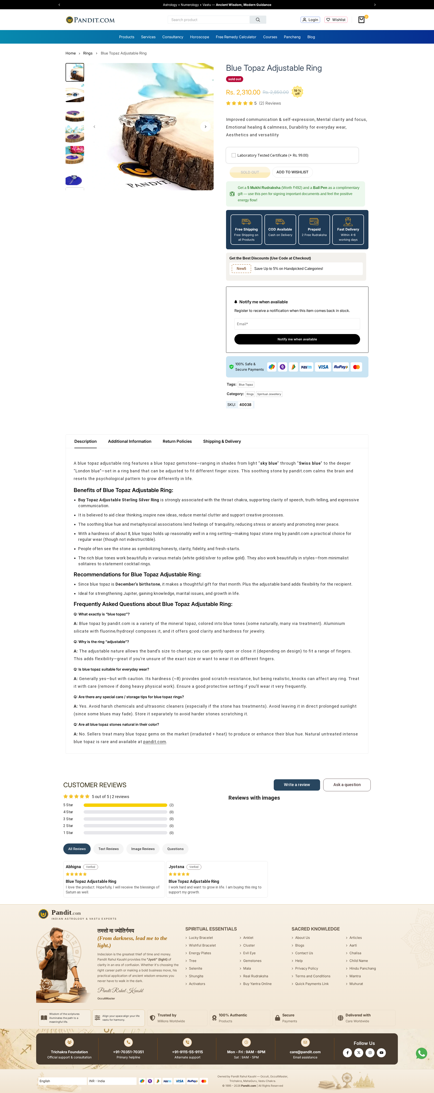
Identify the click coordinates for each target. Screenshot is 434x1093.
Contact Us (304, 953)
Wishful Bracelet (202, 945)
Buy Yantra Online (257, 984)
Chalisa (355, 953)
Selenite (195, 968)
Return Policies (177, 441)
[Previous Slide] (61, 4)
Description (85, 441)
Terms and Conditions (312, 976)
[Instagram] (370, 1052)
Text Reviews (108, 849)
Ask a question (347, 784)
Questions (175, 849)
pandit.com (154, 741)
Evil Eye (249, 953)
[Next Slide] (372, 4)
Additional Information (129, 441)
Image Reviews (143, 849)
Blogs (299, 945)
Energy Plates (200, 953)
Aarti (353, 945)
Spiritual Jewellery (269, 394)
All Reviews (77, 849)
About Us (302, 937)
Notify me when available (297, 339)
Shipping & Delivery (222, 441)
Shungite (196, 976)
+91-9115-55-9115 (187, 1052)
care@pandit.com (305, 1052)
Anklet (248, 937)
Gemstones (252, 961)
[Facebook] (347, 1052)
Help (299, 961)
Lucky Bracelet (201, 937)
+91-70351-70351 (128, 1052)
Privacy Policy (306, 968)
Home (71, 53)
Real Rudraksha (255, 976)
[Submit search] (258, 20)
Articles (355, 937)
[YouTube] (381, 1052)
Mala (247, 968)
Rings (87, 53)
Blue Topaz (246, 384)
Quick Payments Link (312, 984)
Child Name (358, 961)
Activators (197, 984)
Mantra (355, 976)
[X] (358, 1052)
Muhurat (356, 984)
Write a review (297, 784)
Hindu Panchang (362, 968)
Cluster (249, 945)
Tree (192, 961)
